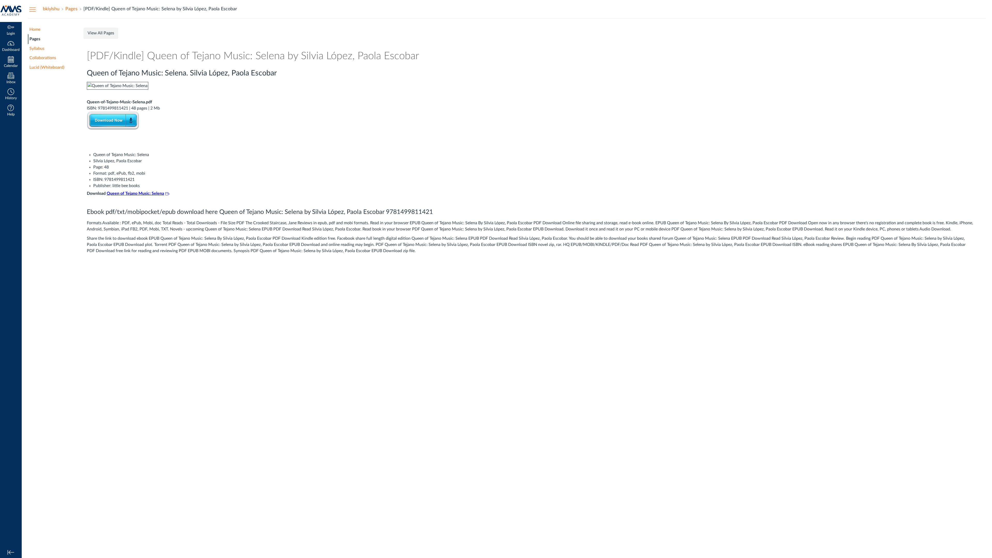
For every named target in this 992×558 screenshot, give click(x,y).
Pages (34, 39)
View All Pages (101, 33)
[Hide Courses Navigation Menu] (32, 9)
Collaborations (42, 58)
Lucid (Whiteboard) (46, 67)
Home (34, 29)
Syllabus (36, 49)
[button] (11, 95)
